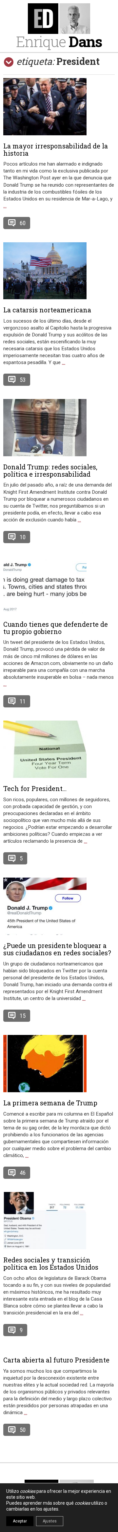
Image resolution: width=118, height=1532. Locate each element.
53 (23, 379)
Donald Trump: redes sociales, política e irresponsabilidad (50, 470)
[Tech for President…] (59, 749)
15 (23, 1015)
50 (23, 1429)
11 (23, 701)
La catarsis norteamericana (47, 309)
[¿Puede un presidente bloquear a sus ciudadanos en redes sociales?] (59, 906)
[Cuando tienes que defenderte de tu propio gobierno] (59, 585)
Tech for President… (35, 788)
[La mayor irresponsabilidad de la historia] (59, 106)
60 (23, 223)
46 (23, 1172)
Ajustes (50, 1521)
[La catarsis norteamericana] (59, 270)
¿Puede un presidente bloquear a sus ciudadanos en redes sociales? (57, 949)
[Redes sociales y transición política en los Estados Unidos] (59, 1220)
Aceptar (20, 1521)
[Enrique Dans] (59, 18)
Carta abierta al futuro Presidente (56, 1360)
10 (23, 537)
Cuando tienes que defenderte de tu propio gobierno (55, 628)
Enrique (59, 41)
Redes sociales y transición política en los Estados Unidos (50, 1263)
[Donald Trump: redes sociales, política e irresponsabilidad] (59, 427)
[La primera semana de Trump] (59, 1063)
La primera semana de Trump (50, 1102)
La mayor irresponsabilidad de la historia (55, 149)
